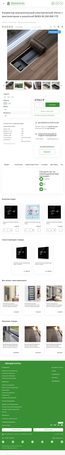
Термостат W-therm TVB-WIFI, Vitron (54, 222)
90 (8, 97)
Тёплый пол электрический (9, 418)
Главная (4, 22)
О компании (55, 374)
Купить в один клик (47, 111)
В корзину (52, 105)
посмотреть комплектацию (13, 123)
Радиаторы (5, 382)
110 (12, 97)
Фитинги (4, 412)
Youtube (46, 179)
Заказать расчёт (48, 430)
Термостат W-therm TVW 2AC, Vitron (32, 222)
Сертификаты (56, 381)
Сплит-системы (6, 425)
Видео (6, 164)
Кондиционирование (8, 422)
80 (5, 97)
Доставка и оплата (57, 367)
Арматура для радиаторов (9, 397)
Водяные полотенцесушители (10, 404)
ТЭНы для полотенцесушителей (10, 409)
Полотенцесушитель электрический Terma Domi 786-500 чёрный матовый (10, 305)
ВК (44, 184)
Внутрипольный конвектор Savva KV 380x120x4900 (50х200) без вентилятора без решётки (54, 346)
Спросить (47, 152)
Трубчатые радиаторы (8, 385)
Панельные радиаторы (8, 392)
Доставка (54, 164)
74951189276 (39, 139)
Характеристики (32, 164)
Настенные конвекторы (8, 373)
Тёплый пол (5, 415)
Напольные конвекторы (8, 376)
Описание (18, 164)
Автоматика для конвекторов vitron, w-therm (22, 263)
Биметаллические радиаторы (10, 387)
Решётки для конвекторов (9, 378)
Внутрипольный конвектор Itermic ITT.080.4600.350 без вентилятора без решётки (10, 346)
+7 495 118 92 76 (9, 438)
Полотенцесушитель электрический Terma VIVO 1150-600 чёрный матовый (32, 305)
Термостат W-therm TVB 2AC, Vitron (11, 222)
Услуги (54, 371)
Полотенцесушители (8, 401)
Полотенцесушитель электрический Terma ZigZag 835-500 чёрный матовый (54, 305)
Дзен (45, 189)
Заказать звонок (16, 430)
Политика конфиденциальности (9, 448)
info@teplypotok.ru (52, 139)
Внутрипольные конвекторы (27, 22)
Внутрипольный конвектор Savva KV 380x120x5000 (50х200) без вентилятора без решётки (32, 346)
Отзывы (44, 164)
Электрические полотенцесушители (12, 407)
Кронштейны (5, 390)
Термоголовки (6, 395)
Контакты (55, 377)
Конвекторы (12, 22)
